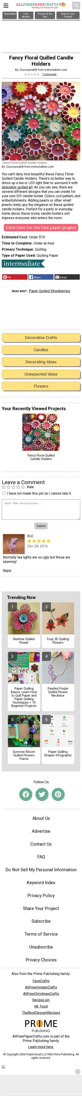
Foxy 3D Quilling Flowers (58, 641)
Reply (7, 571)
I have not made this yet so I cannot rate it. (39, 493)
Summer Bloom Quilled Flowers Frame (24, 755)
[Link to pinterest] (58, 794)
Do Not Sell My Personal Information (41, 869)
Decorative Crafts (41, 337)
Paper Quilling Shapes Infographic (58, 753)
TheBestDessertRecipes (41, 1013)
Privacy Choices (41, 960)
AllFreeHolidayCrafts (41, 987)
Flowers (41, 386)
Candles (41, 349)
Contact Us (41, 844)
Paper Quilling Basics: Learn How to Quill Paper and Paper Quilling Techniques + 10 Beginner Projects (24, 697)
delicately (9, 187)
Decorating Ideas (41, 361)
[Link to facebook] (25, 794)
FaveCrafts (41, 981)
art (30, 187)
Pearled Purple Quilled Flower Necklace (58, 692)
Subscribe (41, 921)
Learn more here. (41, 1047)
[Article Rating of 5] (32, 74)
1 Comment (49, 74)
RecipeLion (41, 1000)
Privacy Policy (41, 895)
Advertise (41, 831)
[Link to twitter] (42, 794)
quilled (22, 187)
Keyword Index (41, 882)
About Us (41, 818)
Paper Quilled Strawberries (49, 291)
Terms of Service (41, 934)
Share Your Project (41, 908)
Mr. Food (41, 1006)
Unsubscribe (41, 947)
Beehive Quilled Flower (24, 641)
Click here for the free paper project (41, 227)
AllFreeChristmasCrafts (41, 994)
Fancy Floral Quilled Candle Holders (41, 457)
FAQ (41, 856)
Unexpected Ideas (41, 374)
